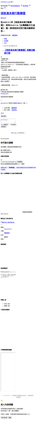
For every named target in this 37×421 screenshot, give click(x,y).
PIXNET (8, 395)
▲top (2, 113)
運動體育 (15, 35)
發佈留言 (3, 126)
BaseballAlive (4, 93)
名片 (5, 43)
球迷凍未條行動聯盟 (13, 13)
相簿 (5, 39)
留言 (19, 103)
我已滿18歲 (4, 417)
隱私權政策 (30, 395)
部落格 (6, 41)
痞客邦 (15, 103)
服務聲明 (18, 397)
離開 (10, 417)
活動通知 (14, 110)
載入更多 (3, 116)
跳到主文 (3, 18)
